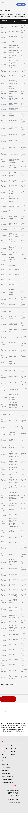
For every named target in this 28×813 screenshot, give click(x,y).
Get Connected (9, 699)
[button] (24, 2)
